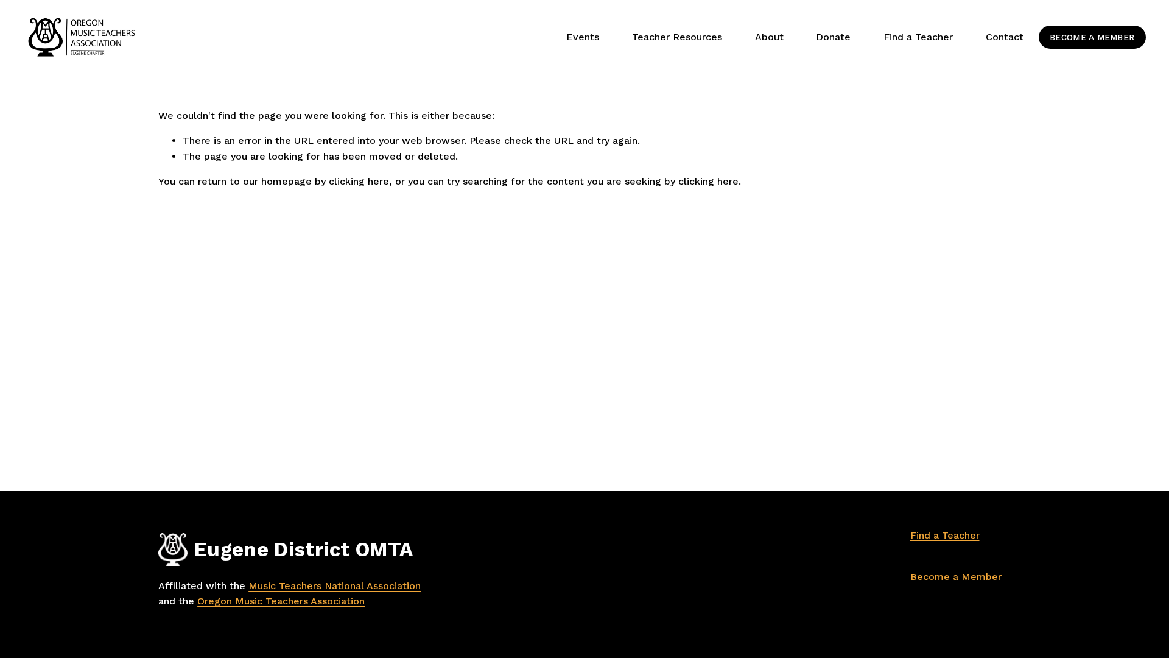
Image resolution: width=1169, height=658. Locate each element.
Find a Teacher (945, 535)
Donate (833, 37)
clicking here (359, 181)
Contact (1004, 37)
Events (582, 37)
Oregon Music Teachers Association (281, 601)
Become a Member (1092, 37)
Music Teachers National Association (334, 586)
